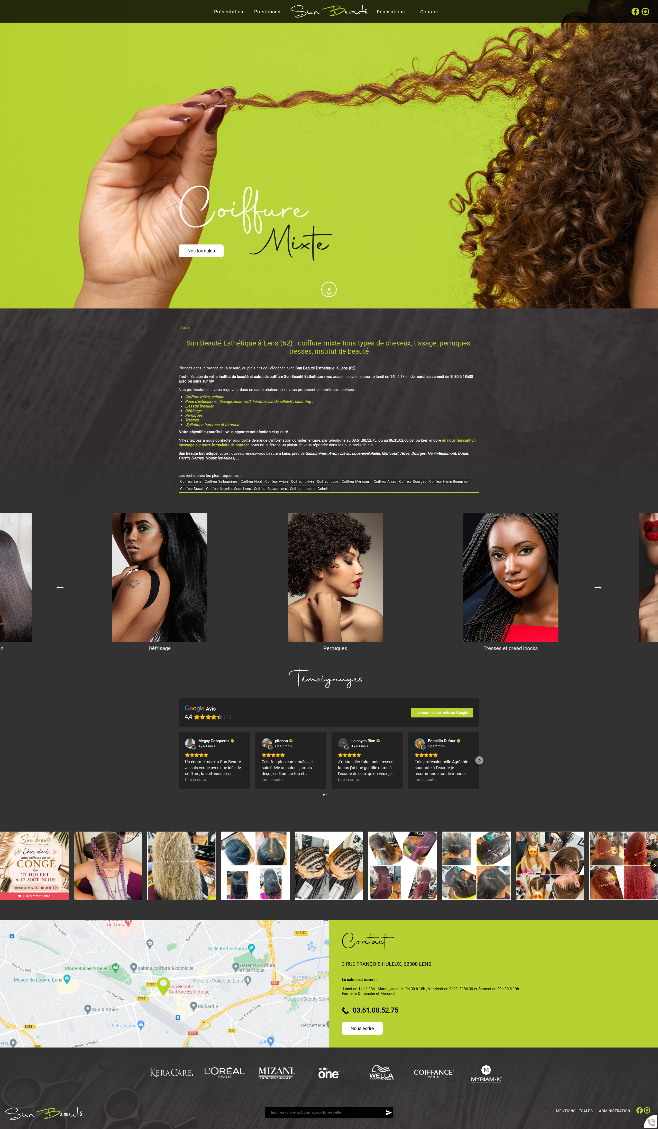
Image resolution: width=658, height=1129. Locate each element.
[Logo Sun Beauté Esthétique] (44, 1119)
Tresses (192, 420)
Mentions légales (574, 1111)
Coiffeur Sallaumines (221, 481)
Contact (429, 11)
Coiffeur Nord (251, 481)
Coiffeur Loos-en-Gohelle (309, 489)
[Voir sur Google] (190, 743)
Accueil (185, 328)
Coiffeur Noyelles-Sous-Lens (228, 489)
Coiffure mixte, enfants (204, 397)
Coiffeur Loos (328, 481)
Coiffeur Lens (191, 481)
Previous (60, 582)
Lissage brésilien (200, 406)
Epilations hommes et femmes (212, 424)
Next (598, 582)
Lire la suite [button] (195, 779)
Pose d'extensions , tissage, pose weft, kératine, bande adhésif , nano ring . (249, 401)
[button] (179, 760)
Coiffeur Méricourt (356, 481)
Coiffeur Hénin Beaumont (449, 481)
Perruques (194, 415)
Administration (614, 1111)
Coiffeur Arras (385, 481)
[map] (164, 984)
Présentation (228, 11)
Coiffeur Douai (191, 489)
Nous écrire (362, 1028)
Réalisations (391, 11)
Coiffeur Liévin (302, 481)
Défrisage (194, 410)
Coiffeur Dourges (412, 481)
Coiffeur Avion (276, 481)
